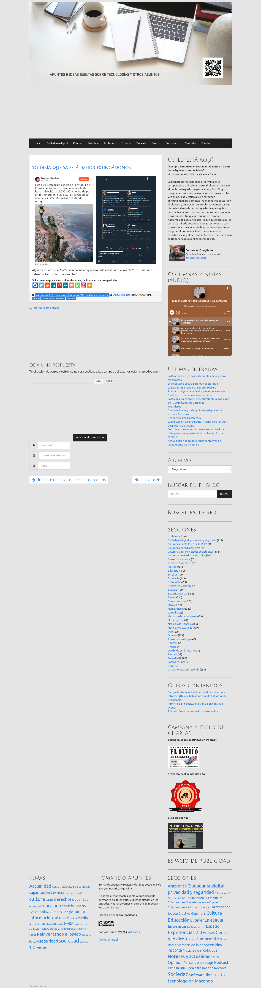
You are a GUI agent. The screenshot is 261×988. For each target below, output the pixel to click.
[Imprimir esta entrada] (30, 307)
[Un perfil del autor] (196, 258)
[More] (89, 285)
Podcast (173, 642)
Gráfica (155, 143)
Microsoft (51, 923)
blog (75, 886)
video (42, 947)
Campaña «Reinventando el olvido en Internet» (196, 692)
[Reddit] (47, 285)
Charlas (77, 143)
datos (49, 899)
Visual (99, 380)
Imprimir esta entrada (46, 307)
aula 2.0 (67, 886)
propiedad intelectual (65, 929)
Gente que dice (177, 601)
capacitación (39, 893)
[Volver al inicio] (108, 939)
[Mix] (71, 285)
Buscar (224, 493)
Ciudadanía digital (57, 143)
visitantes (134, 931)
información (41, 917)
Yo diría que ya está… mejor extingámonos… (82, 167)
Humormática (176, 608)
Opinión (173, 635)
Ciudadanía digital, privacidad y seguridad (192, 540)
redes (32, 934)
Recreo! (172, 654)
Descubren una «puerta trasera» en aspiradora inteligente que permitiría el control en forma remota (196, 433)
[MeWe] (65, 285)
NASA (68, 923)
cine (67, 893)
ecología (34, 906)
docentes (80, 899)
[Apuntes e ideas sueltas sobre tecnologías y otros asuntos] (130, 43)
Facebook (37, 912)
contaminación (76, 893)
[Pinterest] (59, 285)
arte (60, 887)
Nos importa (175, 620)
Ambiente (110, 143)
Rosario (34, 941)
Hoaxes (172, 604)
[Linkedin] (53, 285)
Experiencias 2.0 (177, 593)
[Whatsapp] (77, 285)
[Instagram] (83, 285)
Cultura (172, 566)
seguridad (48, 941)
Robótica (93, 143)
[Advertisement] (130, 112)
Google (67, 912)
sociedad (69, 941)
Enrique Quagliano (122, 295)
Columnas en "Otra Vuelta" (184, 547)
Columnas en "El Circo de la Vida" (187, 543)
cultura (37, 899)
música (60, 924)
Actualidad (40, 886)
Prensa (172, 646)
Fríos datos (174, 406)
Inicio (38, 143)
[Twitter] (41, 285)
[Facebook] (35, 285)
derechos (63, 899)
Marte (73, 918)
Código (110, 380)
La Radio (173, 612)
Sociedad (173, 658)
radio (79, 928)
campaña (84, 886)
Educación (174, 570)
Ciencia (57, 892)
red (84, 929)
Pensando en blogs (179, 639)
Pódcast (141, 143)
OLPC (171, 631)
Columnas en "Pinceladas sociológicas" (191, 551)
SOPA (82, 942)
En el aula (173, 578)
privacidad (45, 928)
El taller (172, 574)
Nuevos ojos (145, 479)
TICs (32, 948)
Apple (54, 887)
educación (50, 905)
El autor (206, 143)
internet (61, 917)
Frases (172, 597)
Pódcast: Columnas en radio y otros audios (193, 711)
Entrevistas (172, 143)
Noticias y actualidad (180, 627)
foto (48, 912)
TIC (86, 942)
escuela (68, 906)
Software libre (176, 661)
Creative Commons (179, 562)
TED (170, 665)
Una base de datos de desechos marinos (70, 479)
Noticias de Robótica (180, 623)
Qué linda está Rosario (181, 650)
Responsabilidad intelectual (185, 417)
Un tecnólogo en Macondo (183, 669)
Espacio (126, 143)
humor (79, 912)
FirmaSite (41, 986)
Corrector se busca (179, 559)
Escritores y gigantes (180, 585)
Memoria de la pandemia (183, 616)
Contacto (190, 143)
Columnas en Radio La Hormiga (187, 555)
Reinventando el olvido (59, 934)
